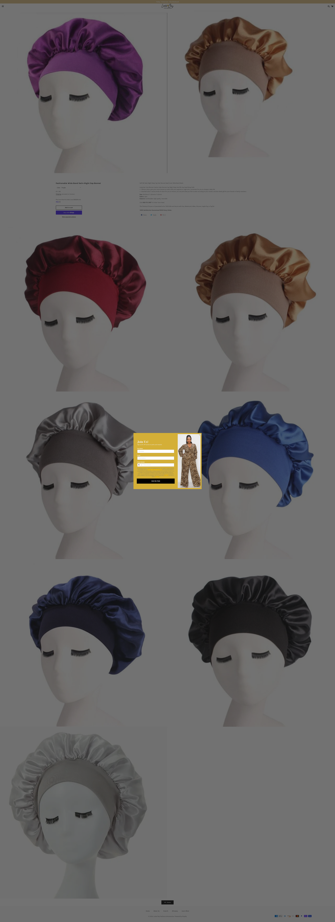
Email (138, 455)
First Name (140, 448)
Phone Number (141, 462)
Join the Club (155, 481)
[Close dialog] (200, 434)
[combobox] (140, 464)
